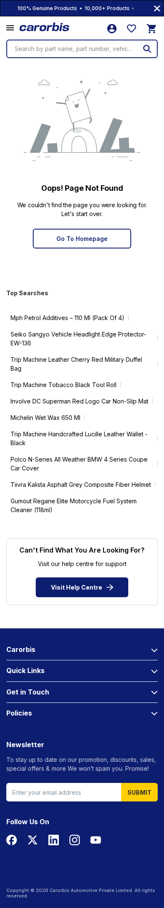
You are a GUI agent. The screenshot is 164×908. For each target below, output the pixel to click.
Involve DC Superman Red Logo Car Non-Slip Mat (79, 401)
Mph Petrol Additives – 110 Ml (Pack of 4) (67, 317)
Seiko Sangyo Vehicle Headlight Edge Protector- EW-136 (78, 339)
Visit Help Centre (76, 587)
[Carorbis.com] (44, 27)
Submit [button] (139, 792)
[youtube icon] (95, 840)
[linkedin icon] (53, 840)
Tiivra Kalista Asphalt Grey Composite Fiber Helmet (81, 484)
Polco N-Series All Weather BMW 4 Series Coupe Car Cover (79, 464)
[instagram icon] (74, 840)
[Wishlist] (131, 28)
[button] (10, 28)
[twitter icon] (32, 840)
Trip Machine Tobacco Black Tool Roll (63, 384)
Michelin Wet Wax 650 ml (45, 417)
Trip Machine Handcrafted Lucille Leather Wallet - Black (79, 438)
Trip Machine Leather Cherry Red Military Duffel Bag (76, 364)
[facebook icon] (11, 840)
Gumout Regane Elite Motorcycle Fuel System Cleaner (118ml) (74, 505)
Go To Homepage (82, 238)
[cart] (151, 28)
